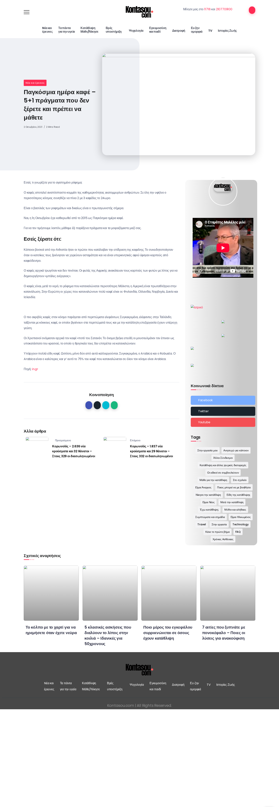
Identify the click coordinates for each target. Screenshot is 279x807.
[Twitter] (223, 411)
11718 (207, 9)
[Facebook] (223, 400)
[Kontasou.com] (139, 12)
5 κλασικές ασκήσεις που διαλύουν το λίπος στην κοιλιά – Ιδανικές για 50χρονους (107, 635)
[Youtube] (223, 422)
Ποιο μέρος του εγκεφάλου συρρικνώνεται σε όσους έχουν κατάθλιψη (167, 632)
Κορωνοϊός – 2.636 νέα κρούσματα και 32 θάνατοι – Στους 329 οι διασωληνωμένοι (73, 451)
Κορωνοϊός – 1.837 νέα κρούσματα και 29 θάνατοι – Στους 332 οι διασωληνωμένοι (151, 451)
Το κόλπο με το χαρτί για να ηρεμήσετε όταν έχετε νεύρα (51, 629)
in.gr (35, 369)
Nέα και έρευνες (35, 82)
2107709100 (224, 9)
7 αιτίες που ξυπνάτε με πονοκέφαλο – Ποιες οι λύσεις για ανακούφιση (223, 632)
